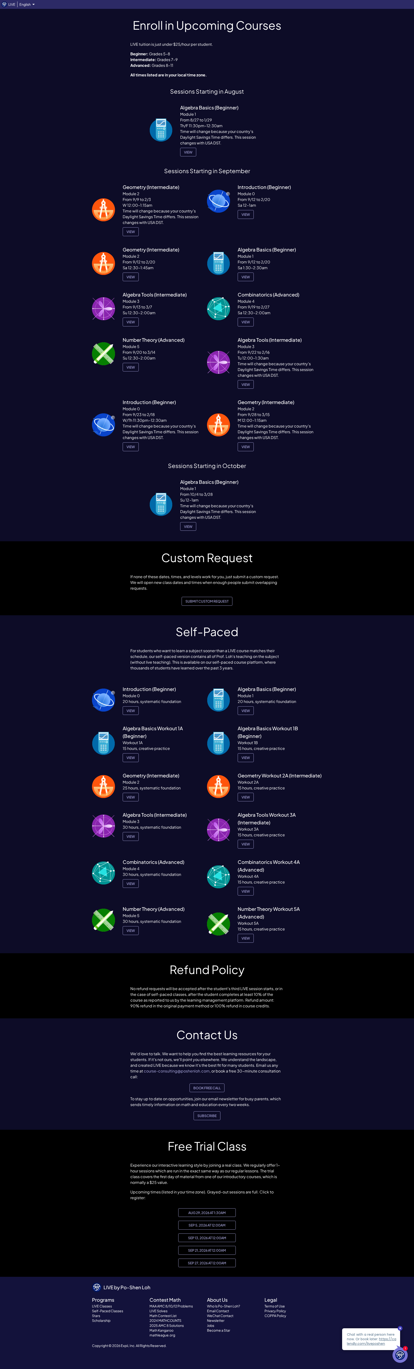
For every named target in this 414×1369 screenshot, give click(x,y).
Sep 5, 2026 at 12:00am (207, 1225)
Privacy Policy (275, 1311)
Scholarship (101, 1320)
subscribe (207, 1115)
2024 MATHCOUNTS (165, 1320)
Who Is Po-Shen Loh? (223, 1306)
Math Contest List (163, 1315)
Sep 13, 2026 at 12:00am (207, 1238)
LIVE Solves (158, 1311)
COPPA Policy (275, 1315)
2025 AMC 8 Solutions (167, 1325)
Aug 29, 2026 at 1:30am (207, 1212)
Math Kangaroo (161, 1330)
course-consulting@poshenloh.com (177, 1070)
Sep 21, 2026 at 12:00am (207, 1250)
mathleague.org (162, 1335)
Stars (96, 1315)
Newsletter (215, 1320)
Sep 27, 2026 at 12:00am (207, 1263)
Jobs (210, 1325)
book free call (207, 1088)
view (188, 152)
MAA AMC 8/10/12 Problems (171, 1306)
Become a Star (218, 1330)
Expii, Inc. (128, 1345)
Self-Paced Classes (107, 1311)
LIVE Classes (102, 1306)
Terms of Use (274, 1306)
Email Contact (218, 1311)
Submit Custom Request (207, 601)
